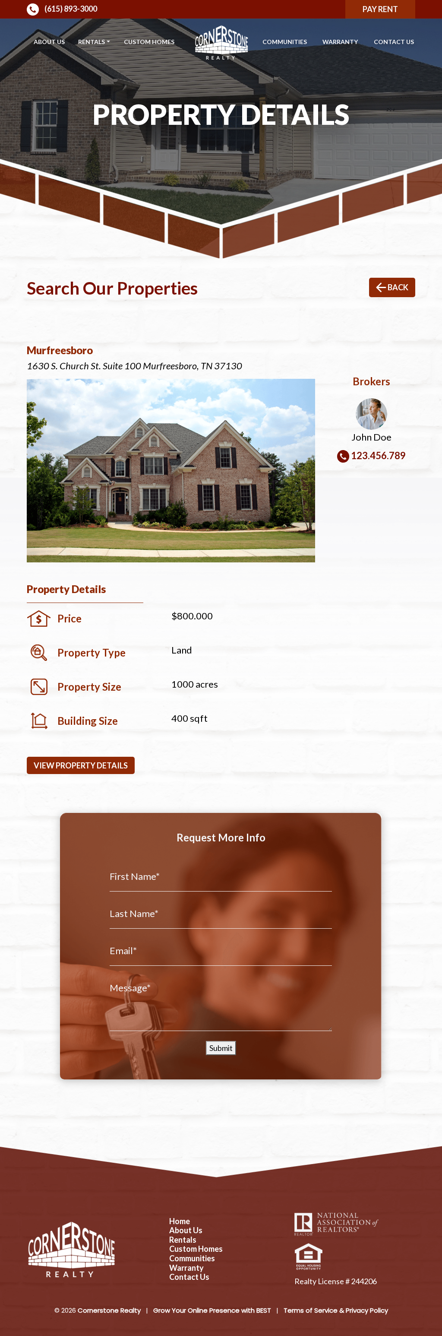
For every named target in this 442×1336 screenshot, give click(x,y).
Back (397, 287)
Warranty (340, 41)
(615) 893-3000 (70, 8)
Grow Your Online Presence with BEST (212, 1310)
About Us (49, 41)
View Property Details (81, 765)
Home (179, 1221)
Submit (221, 1048)
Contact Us (394, 41)
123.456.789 (378, 455)
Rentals (91, 41)
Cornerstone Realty (109, 1310)
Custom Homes (149, 41)
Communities (284, 41)
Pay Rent (380, 9)
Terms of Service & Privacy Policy (336, 1310)
